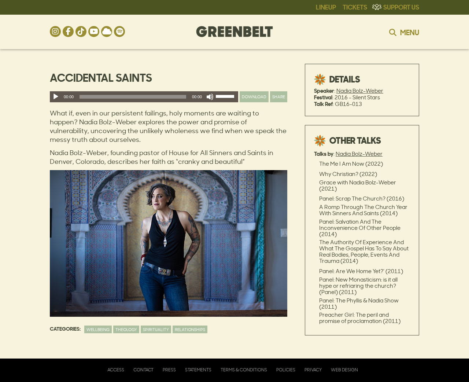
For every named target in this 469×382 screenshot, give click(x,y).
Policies (285, 370)
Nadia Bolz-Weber (359, 91)
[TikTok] (80, 31)
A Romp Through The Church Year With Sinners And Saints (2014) (363, 210)
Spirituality (156, 329)
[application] (144, 96)
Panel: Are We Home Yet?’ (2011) (361, 271)
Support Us (401, 6)
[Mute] (210, 96)
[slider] (226, 97)
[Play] (55, 96)
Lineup (326, 6)
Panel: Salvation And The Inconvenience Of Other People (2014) (359, 227)
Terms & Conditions (244, 370)
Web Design (344, 370)
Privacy (313, 370)
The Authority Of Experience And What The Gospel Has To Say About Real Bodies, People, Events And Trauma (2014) (364, 251)
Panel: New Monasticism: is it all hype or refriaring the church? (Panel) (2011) (358, 285)
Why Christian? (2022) (348, 174)
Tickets (355, 6)
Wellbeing (98, 329)
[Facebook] (68, 31)
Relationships (190, 329)
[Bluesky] (106, 31)
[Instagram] (55, 31)
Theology (126, 329)
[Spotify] (119, 31)
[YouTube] (93, 31)
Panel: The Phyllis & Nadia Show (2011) (359, 303)
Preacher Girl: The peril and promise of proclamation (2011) (359, 318)
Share (278, 96)
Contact (143, 370)
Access (115, 370)
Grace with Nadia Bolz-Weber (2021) (357, 185)
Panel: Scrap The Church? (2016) (361, 198)
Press (169, 370)
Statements (198, 370)
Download (254, 96)
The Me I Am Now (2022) (351, 164)
